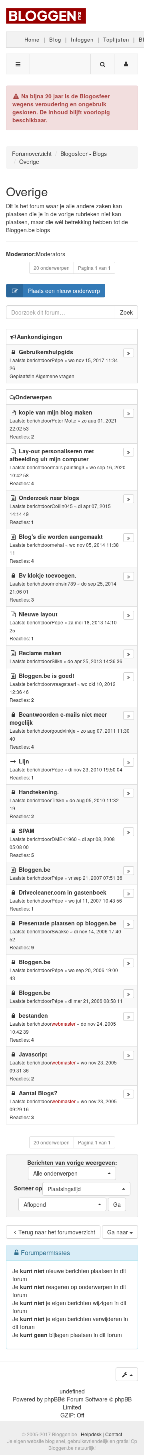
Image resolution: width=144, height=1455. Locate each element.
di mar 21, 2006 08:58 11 (95, 1000)
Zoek (126, 312)
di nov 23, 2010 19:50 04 (95, 769)
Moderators (50, 254)
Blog (55, 39)
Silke (57, 661)
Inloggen (82, 39)
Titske (58, 800)
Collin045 (62, 505)
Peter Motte (64, 420)
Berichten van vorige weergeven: (72, 1167)
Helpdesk (91, 1434)
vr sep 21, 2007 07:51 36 (95, 877)
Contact (113, 1434)
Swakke (60, 931)
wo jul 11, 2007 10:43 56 (95, 900)
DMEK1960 (64, 838)
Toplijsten (116, 39)
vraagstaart (64, 683)
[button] (72, 1173)
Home (32, 39)
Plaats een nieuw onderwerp (64, 291)
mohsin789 (64, 583)
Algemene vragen (55, 376)
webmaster (64, 1023)
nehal (58, 544)
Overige (27, 191)
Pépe (57, 360)
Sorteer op (47, 1188)
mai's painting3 (68, 467)
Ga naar (118, 1232)
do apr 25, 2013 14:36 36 (95, 661)
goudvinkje (64, 730)
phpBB (52, 1399)
